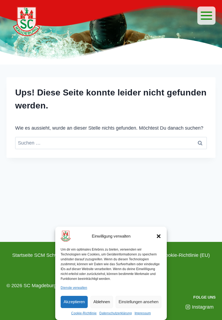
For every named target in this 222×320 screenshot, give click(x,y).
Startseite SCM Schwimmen (42, 255)
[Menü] (206, 16)
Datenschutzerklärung (115, 313)
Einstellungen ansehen (138, 301)
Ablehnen (101, 301)
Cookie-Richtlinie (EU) (186, 255)
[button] (158, 236)
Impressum (143, 313)
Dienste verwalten (74, 288)
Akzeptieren (74, 301)
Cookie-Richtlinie (84, 313)
